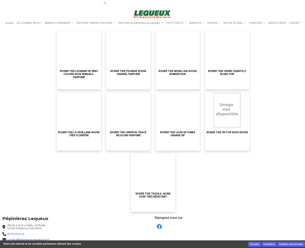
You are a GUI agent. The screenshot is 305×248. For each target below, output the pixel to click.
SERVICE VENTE (277, 22)
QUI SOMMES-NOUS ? (29, 22)
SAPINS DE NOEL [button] (233, 22)
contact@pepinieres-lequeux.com (28, 239)
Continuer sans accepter (291, 244)
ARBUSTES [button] (195, 22)
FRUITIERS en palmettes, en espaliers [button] (139, 22)
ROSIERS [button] (212, 22)
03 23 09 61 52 (15, 233)
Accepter (254, 244)
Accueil (9, 22)
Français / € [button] (295, 2)
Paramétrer (269, 244)
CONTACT (294, 22)
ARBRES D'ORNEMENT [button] (58, 22)
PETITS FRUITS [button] (175, 22)
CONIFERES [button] (256, 22)
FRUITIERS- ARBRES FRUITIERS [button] (94, 22)
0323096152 (113, 2)
